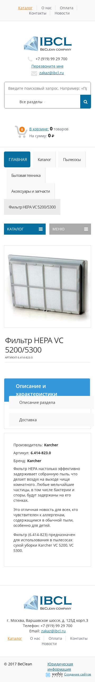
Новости (62, 13)
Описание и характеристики (36, 390)
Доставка (28, 419)
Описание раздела (37, 402)
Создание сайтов (77, 674)
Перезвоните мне (47, 66)
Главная (18, 159)
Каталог (25, 7)
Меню (59, 228)
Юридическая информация (60, 666)
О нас (46, 7)
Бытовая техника (25, 175)
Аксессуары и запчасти (30, 191)
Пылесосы (72, 159)
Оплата (66, 7)
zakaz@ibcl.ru (51, 72)
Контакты (37, 13)
